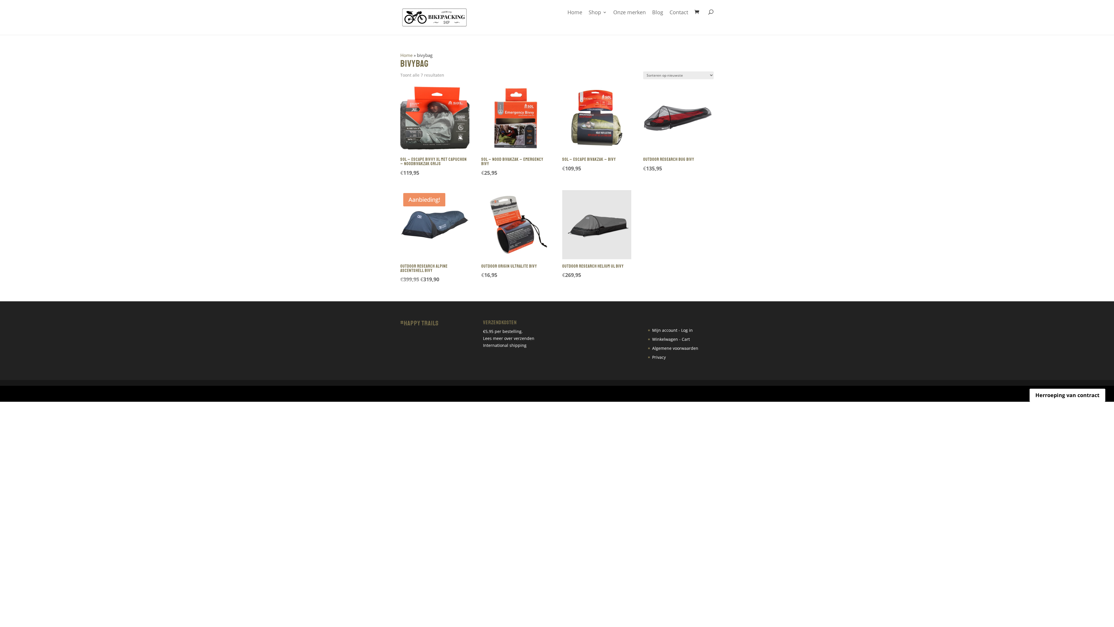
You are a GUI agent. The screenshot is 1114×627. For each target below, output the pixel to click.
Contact (679, 13)
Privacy (659, 357)
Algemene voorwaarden (675, 348)
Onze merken (629, 13)
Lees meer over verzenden (508, 338)
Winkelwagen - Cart (671, 339)
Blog (657, 13)
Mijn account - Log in (672, 330)
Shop (595, 13)
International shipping (505, 345)
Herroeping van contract (1067, 395)
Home (574, 13)
